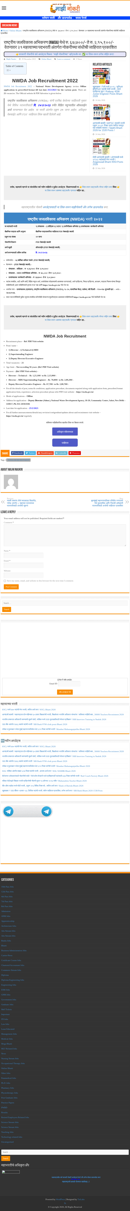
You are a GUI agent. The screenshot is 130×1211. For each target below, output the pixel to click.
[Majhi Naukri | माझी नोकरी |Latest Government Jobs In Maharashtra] (65, 8)
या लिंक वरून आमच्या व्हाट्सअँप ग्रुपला (60, 190)
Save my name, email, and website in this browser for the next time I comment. (40, 581)
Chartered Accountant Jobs (12, 965)
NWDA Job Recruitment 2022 (18, 86)
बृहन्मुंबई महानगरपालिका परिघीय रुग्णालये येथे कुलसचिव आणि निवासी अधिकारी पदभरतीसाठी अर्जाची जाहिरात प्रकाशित (107, 502)
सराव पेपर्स (82, 17)
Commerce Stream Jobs (11, 970)
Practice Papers (7, 1102)
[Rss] (65, 1203)
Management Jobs (9, 1034)
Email (7, 561)
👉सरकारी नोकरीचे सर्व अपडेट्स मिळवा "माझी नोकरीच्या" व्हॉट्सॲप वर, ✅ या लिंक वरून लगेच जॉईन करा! (65, 54)
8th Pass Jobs (7, 906)
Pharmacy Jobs (7, 1088)
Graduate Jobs (7, 1004)
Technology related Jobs (11, 1137)
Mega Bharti (6, 1044)
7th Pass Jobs (7, 901)
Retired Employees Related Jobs (15, 1117)
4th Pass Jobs (7, 896)
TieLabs (81, 1199)
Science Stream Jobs (10, 1122)
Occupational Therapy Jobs (13, 1063)
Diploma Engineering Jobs (12, 980)
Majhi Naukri (11, 59)
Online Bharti (15, 30)
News (3, 1053)
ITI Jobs (4, 1019)
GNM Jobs (5, 994)
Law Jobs (5, 1024)
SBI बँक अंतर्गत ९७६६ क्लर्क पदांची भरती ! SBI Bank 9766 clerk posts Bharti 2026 (34, 724)
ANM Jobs (5, 916)
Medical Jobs (7, 1039)
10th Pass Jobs (7, 887)
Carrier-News (6, 955)
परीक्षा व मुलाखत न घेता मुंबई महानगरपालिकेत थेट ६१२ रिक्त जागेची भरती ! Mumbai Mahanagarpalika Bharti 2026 (46, 729)
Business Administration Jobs (13, 950)
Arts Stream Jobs (8, 931)
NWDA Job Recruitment (18, 460)
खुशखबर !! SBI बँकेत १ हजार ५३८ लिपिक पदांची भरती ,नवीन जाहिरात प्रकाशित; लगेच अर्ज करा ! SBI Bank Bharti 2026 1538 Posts (52, 790)
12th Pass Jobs (7, 891)
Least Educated (7, 1029)
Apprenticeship (7, 921)
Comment (9, 522)
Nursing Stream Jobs (10, 1058)
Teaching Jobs (7, 1132)
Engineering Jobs (8, 985)
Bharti (4, 945)
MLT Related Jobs (9, 1048)
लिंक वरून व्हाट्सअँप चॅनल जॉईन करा (97, 187)
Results (4, 1112)
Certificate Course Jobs (11, 960)
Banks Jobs (6, 941)
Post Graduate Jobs (9, 1098)
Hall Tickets (6, 1009)
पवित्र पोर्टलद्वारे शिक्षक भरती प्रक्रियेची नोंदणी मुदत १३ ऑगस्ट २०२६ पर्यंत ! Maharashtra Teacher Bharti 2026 (44, 781)
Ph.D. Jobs (5, 1083)
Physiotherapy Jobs (9, 1093)
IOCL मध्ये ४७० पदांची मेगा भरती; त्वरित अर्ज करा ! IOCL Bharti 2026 (29, 709)
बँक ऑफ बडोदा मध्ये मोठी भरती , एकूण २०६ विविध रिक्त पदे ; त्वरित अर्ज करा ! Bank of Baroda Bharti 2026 (42, 786)
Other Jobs (5, 1073)
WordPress (60, 1199)
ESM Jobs (5, 990)
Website (7, 571)
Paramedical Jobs (8, 1078)
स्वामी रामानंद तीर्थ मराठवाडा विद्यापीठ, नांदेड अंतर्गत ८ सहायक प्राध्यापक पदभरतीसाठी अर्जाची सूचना (21, 502)
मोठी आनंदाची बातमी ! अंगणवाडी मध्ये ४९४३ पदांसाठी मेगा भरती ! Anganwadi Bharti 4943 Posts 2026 (108, 161)
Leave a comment (63, 59)
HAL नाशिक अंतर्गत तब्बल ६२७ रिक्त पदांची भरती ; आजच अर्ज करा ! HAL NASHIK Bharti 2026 (39, 771)
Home (5, 30)
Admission (5, 911)
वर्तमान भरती (48, 17)
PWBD (4, 1107)
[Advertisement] (65, 651)
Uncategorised (7, 1142)
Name (7, 551)
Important (5, 1014)
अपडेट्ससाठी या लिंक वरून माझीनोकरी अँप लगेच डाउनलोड (73, 207)
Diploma (5, 975)
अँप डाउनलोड (66, 17)
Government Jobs (8, 999)
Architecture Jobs (8, 926)
